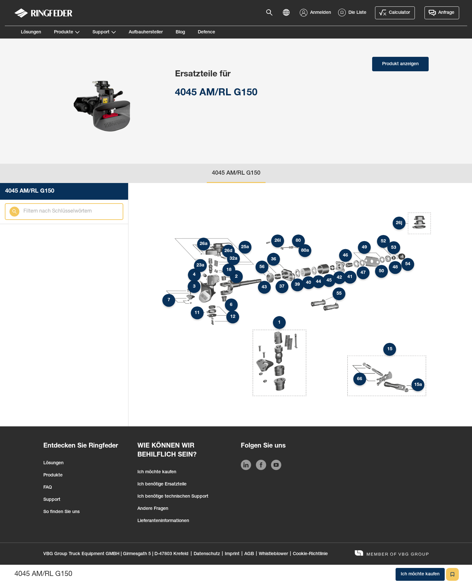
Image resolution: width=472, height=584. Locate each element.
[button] (279, 322)
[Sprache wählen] (288, 13)
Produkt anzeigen (400, 64)
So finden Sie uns (61, 512)
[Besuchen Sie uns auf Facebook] (261, 466)
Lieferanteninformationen (163, 521)
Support (100, 32)
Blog (180, 32)
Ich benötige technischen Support (172, 496)
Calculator (399, 13)
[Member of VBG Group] (392, 554)
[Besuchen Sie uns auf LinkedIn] (246, 466)
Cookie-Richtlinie (310, 554)
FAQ (47, 487)
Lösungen (31, 32)
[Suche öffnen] (271, 13)
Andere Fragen (152, 509)
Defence (206, 32)
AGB (249, 554)
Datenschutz (207, 554)
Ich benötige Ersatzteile (162, 484)
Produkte (63, 32)
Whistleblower (273, 554)
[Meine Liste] (452, 574)
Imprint (232, 554)
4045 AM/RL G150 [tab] (236, 173)
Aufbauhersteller (146, 32)
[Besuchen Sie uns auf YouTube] (276, 466)
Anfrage (446, 13)
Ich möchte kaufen (156, 472)
